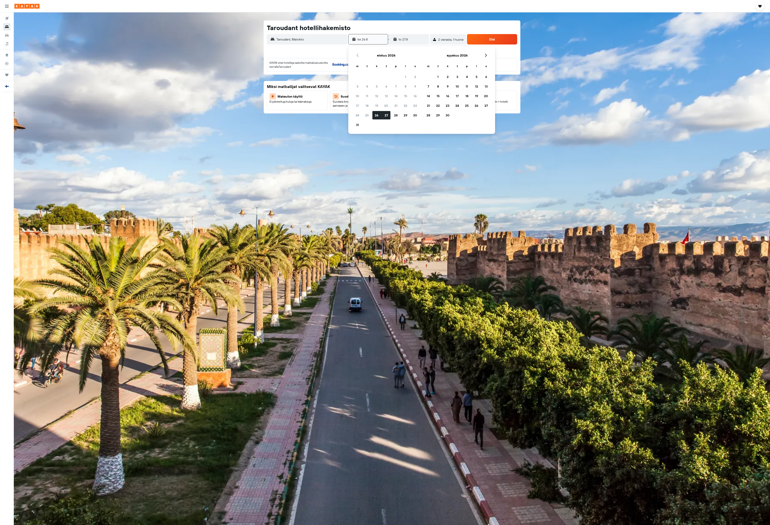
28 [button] (396, 115)
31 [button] (357, 125)
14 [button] (395, 96)
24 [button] (357, 115)
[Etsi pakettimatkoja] (7, 44)
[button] (6, 6)
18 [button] (367, 106)
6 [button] (386, 86)
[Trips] (7, 75)
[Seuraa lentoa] (7, 64)
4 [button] (367, 86)
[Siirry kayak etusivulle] (27, 6)
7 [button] (396, 86)
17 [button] (357, 106)
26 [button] (376, 115)
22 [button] (405, 106)
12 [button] (376, 96)
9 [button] (415, 86)
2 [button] (415, 77)
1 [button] (405, 77)
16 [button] (415, 96)
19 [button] (376, 106)
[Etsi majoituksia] (7, 27)
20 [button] (386, 106)
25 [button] (367, 115)
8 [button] (405, 86)
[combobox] (311, 39)
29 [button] (405, 115)
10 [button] (357, 96)
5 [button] (377, 86)
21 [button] (395, 106)
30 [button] (415, 115)
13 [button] (386, 96)
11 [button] (367, 96)
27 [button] (386, 115)
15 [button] (405, 96)
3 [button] (357, 86)
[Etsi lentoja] (7, 18)
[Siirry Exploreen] (7, 55)
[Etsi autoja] (7, 35)
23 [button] (415, 106)
